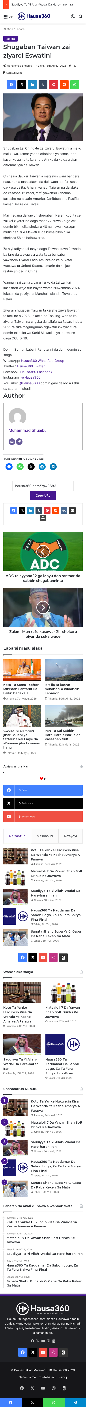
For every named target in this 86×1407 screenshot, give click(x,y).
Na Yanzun (17, 836)
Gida (9, 29)
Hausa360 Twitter (31, 366)
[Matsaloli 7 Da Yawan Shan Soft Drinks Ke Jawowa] (15, 877)
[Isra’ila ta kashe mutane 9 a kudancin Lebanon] (64, 670)
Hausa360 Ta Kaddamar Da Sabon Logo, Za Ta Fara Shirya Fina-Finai (56, 915)
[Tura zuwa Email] (72, 510)
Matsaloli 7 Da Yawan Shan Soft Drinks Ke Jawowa (62, 1012)
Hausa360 (60, 1370)
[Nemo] (80, 18)
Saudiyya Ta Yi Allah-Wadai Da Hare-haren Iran (43, 4)
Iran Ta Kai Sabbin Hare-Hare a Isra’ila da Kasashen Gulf (62, 735)
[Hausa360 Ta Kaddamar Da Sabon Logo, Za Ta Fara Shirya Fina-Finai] (15, 916)
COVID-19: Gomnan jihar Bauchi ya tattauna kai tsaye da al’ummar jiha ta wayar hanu (21, 739)
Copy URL (43, 495)
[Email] (12, 441)
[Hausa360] (34, 16)
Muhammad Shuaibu (19, 65)
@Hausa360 (30, 377)
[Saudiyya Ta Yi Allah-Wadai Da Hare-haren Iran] (15, 897)
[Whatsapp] (53, 1341)
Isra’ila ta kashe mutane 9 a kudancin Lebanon (62, 689)
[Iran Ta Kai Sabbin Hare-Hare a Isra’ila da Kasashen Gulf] (64, 716)
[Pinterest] (53, 84)
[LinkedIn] (32, 84)
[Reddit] (64, 84)
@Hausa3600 (30, 383)
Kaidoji (63, 1377)
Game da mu (27, 1377)
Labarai (20, 29)
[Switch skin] (73, 18)
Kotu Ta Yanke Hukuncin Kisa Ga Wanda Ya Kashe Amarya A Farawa (55, 854)
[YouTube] (43, 1341)
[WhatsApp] (74, 84)
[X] (21, 84)
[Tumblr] (43, 84)
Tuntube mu (47, 1377)
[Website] (19, 441)
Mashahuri (45, 836)
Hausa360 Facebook (36, 372)
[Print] (43, 518)
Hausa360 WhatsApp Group (42, 361)
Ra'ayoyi (70, 836)
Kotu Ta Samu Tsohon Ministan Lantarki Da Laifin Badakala (21, 689)
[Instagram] (48, 1341)
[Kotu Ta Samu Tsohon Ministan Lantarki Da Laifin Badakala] (22, 670)
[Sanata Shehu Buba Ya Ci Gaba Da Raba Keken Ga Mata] (15, 937)
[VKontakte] (64, 510)
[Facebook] (11, 84)
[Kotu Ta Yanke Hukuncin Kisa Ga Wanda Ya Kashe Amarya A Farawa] (15, 856)
